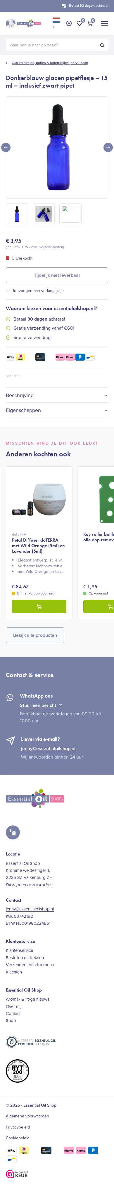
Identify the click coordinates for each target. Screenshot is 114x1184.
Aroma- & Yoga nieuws (27, 999)
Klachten (14, 972)
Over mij (13, 1006)
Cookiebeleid (18, 1138)
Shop (11, 1020)
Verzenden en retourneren (31, 965)
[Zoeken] (102, 45)
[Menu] (104, 23)
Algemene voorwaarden (27, 1116)
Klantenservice (19, 950)
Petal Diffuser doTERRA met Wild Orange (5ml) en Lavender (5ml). (38, 543)
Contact (13, 1013)
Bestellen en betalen (25, 957)
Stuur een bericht (38, 705)
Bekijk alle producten (35, 635)
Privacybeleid (18, 1127)
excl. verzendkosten (47, 247)
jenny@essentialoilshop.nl (48, 748)
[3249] (39, 606)
